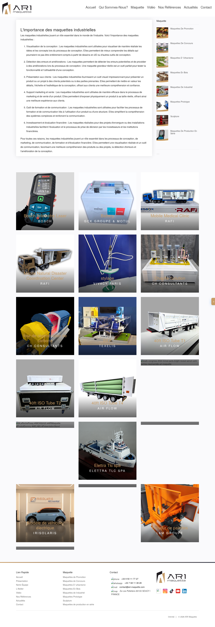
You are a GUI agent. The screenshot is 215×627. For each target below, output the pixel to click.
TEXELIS (107, 346)
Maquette (137, 7)
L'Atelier (20, 589)
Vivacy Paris (107, 283)
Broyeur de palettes (170, 527)
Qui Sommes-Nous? (113, 7)
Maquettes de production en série (183, 132)
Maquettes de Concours (181, 43)
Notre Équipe (22, 585)
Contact (206, 7)
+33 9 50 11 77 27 (129, 578)
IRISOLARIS (45, 533)
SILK (107, 340)
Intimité (171, 616)
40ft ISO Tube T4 (107, 403)
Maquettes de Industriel (181, 87)
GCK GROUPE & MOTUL (107, 221)
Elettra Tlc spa (107, 465)
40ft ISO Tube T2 (45, 403)
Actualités (191, 7)
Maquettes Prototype (180, 101)
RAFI (170, 221)
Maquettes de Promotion (182, 28)
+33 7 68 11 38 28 (133, 582)
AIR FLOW (170, 346)
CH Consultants (170, 283)
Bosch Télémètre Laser (45, 215)
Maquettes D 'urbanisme (181, 57)
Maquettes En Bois (179, 72)
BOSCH (45, 221)
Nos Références (169, 7)
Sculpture (174, 116)
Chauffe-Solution (169, 278)
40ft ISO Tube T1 (170, 340)
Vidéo (151, 7)
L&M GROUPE (169, 533)
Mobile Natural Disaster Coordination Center (45, 275)
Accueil (91, 7)
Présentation (22, 581)
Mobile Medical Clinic (170, 215)
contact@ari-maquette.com (132, 586)
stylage (107, 278)
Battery (107, 215)
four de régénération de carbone (45, 338)
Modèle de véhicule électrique (45, 525)
